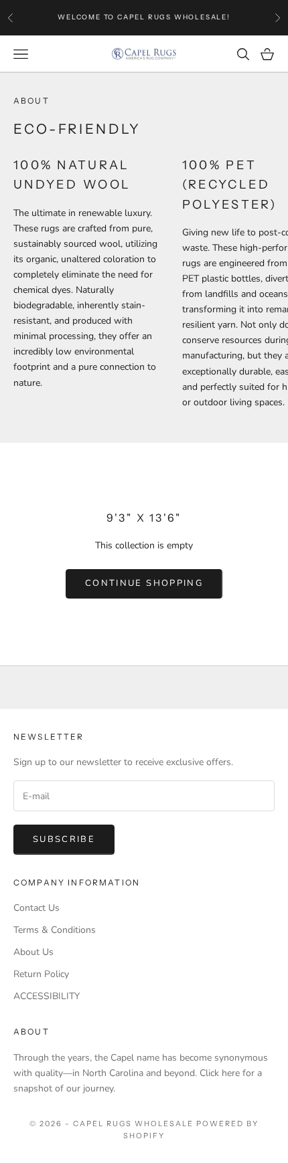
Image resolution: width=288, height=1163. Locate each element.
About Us (33, 952)
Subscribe (64, 839)
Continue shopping (144, 583)
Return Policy (41, 974)
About (31, 1032)
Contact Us (36, 908)
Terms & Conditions (54, 930)
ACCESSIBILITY (46, 996)
